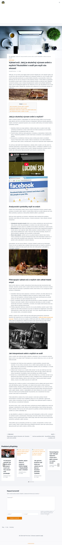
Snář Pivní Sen (13, 71)
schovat (24, 104)
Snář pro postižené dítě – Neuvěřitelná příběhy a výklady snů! (43, 436)
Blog (3, 527)
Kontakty (12, 527)
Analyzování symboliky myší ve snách (18, 108)
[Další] (58, 465)
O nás (6, 527)
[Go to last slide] (4, 465)
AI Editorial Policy (31, 543)
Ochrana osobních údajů (37, 535)
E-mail (26, 514)
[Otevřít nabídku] (59, 2)
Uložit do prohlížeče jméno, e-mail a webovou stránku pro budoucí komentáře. (47, 512)
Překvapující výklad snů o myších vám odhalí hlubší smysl (23, 109)
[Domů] (9, 56)
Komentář (10, 497)
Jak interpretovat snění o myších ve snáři (19, 111)
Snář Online (11, 60)
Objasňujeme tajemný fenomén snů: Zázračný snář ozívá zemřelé (18, 436)
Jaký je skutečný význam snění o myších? (19, 106)
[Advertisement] (31, 14)
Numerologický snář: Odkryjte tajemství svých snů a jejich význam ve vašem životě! (54, 457)
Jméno (10, 514)
